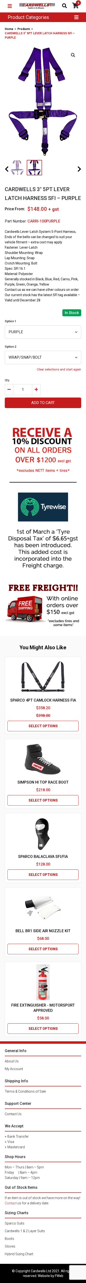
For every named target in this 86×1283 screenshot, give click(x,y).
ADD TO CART (43, 402)
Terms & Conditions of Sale (25, 1091)
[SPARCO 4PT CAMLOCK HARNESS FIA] (43, 677)
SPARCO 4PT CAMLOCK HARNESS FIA (43, 700)
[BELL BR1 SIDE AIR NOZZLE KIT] (43, 908)
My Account (14, 1069)
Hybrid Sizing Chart (19, 1254)
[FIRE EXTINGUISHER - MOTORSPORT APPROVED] (42, 982)
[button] (73, 55)
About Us (12, 1061)
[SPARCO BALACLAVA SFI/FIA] (43, 834)
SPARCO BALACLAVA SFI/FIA (43, 856)
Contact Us (13, 1114)
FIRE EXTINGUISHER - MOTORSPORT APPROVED (43, 1008)
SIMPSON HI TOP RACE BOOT (43, 782)
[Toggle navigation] (10, 6)
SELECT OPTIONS (43, 726)
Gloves (10, 1246)
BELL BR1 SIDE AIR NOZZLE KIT (43, 931)
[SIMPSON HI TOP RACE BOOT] (43, 759)
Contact (11, 1203)
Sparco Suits (14, 1223)
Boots (9, 1239)
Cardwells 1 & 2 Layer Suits (25, 1231)
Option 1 (10, 321)
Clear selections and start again (59, 369)
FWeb (59, 1276)
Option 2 (10, 346)
